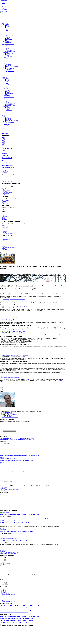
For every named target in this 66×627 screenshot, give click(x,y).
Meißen (7, 31)
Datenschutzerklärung (5, 593)
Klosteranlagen (8, 54)
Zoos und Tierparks (9, 46)
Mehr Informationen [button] (3, 374)
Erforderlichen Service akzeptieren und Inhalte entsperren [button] (9, 377)
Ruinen (7, 55)
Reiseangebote (4, 9)
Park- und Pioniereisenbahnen (11, 49)
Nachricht (1, 483)
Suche (1, 253)
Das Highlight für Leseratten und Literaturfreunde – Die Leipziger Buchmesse (16, 460)
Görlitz (7, 29)
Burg (3, 271)
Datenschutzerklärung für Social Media (8, 594)
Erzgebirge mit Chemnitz (10, 71)
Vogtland (7, 40)
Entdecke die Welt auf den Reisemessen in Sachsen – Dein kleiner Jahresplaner (16, 471)
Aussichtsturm (8, 64)
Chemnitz (7, 26)
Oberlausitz (8, 38)
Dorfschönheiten (7, 41)
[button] (33, 384)
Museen (7, 113)
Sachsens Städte (6, 24)
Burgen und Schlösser (9, 53)
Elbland (7, 36)
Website (1, 434)
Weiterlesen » (2, 519)
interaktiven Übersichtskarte (17, 507)
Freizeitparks (8, 47)
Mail (1, 479)
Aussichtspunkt (8, 65)
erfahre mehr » (2, 457)
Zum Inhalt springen (3, 0)
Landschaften (6, 67)
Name (1, 430)
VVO (59, 379)
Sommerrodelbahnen (9, 50)
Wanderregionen (6, 70)
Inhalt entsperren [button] (2, 376)
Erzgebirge (8, 37)
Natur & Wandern (5, 61)
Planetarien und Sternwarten (10, 51)
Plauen (7, 86)
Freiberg (7, 28)
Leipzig (7, 30)
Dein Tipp (2, 562)
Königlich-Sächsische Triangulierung (12, 66)
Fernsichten (6, 63)
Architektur (6, 52)
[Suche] (12, 253)
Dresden (7, 27)
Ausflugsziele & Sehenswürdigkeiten (8, 44)
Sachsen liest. (4, 75)
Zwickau (7, 33)
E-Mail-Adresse (3, 432)
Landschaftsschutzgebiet (10, 68)
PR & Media (4, 590)
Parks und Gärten (9, 56)
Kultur (5, 57)
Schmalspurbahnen (9, 48)
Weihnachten (4, 74)
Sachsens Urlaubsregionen (8, 34)
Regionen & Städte (5, 23)
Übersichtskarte (4, 2)
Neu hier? (3, 3)
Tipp (1, 480)
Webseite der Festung (30, 379)
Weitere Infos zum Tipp (4, 563)
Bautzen (7, 25)
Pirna (7, 85)
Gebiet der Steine (5, 272)
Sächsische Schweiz (9, 39)
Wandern (5, 62)
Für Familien (8, 99)
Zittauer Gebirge (9, 73)
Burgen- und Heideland (10, 35)
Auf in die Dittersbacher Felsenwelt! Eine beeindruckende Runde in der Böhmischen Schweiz (19, 455)
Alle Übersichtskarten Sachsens (9, 43)
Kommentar (2, 429)
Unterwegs (4, 591)
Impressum (4, 592)
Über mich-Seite (30, 409)
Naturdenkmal (8, 69)
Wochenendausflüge (7, 42)
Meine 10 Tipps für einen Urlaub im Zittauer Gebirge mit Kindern (14, 540)
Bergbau (7, 60)
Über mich (4, 4)
